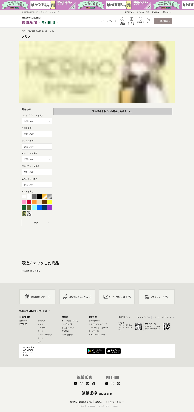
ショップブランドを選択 (32, 115)
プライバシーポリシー (115, 402)
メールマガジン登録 (97, 335)
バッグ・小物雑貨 (45, 335)
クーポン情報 (94, 331)
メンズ (40, 324)
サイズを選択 (27, 141)
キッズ (40, 331)
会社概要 (98, 402)
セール (40, 338)
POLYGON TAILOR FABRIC (37, 31)
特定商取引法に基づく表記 (81, 402)
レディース (42, 328)
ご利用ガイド (128, 12)
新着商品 (41, 321)
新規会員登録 (94, 321)
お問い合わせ (166, 12)
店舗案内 (155, 12)
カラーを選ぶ (27, 191)
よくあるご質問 (143, 12)
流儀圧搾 (23, 321)
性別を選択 (27, 128)
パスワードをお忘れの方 (99, 328)
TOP (23, 31)
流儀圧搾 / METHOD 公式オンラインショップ (40, 12)
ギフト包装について (70, 321)
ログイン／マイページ (98, 324)
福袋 (39, 342)
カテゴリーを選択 (29, 153)
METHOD (23, 324)
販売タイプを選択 (29, 179)
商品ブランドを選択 (30, 166)
